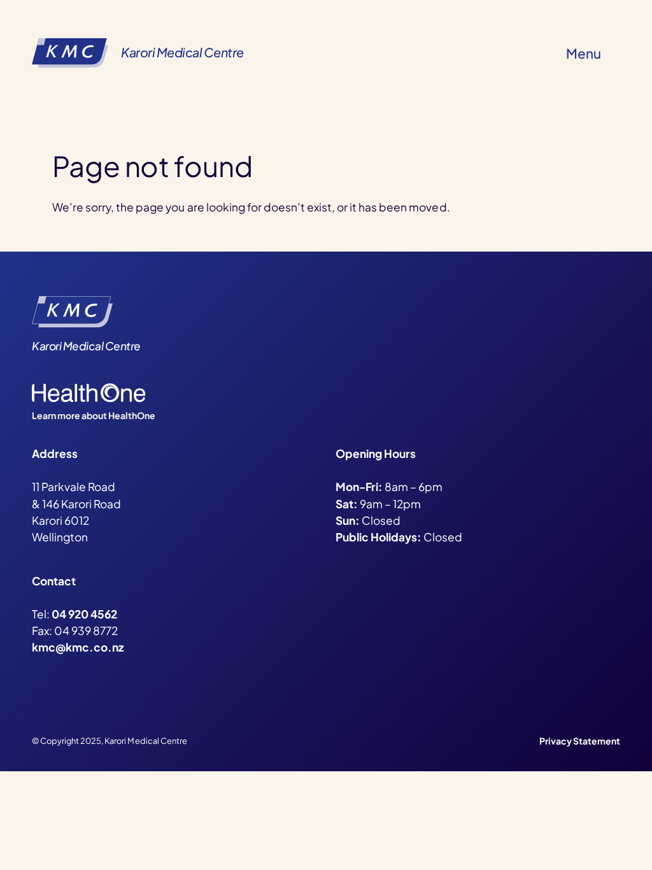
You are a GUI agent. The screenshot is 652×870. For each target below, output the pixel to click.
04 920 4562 (84, 614)
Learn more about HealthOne (94, 415)
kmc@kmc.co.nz (78, 647)
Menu (583, 53)
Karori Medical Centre (182, 52)
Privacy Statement (579, 740)
